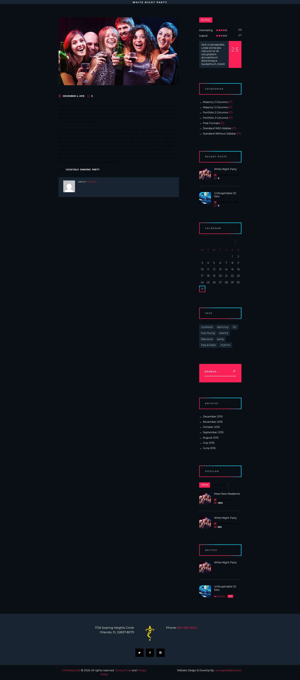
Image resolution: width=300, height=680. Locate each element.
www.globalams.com (228, 670)
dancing (85, 169)
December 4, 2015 (73, 96)
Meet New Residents (227, 493)
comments (218, 484)
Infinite (92, 181)
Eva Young (208, 333)
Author (205, 19)
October (211, 427)
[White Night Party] (119, 51)
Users (217, 19)
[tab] (205, 20)
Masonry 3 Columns (215, 107)
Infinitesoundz (71, 670)
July (209, 442)
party (96, 169)
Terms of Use (123, 670)
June (209, 448)
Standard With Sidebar (217, 128)
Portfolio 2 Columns (215, 112)
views (204, 484)
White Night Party (225, 169)
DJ (234, 327)
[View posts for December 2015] (232, 242)
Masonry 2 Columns (215, 102)
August (211, 437)
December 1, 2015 (227, 202)
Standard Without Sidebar (219, 133)
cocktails (72, 169)
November (213, 421)
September (213, 432)
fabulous (207, 339)
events (223, 333)
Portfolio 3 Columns (215, 117)
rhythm (225, 345)
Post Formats (211, 123)
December (213, 416)
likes (232, 484)
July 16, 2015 (224, 499)
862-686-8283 (187, 627)
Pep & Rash (208, 345)
